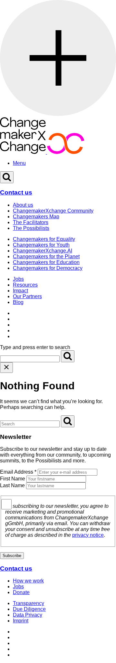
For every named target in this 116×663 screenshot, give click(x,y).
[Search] (67, 356)
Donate (21, 592)
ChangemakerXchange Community (53, 210)
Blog (18, 302)
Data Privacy (27, 615)
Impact (20, 290)
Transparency (28, 603)
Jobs (18, 279)
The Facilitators (30, 222)
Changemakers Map (36, 216)
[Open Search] (7, 177)
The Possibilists (31, 228)
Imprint (20, 620)
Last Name (12, 485)
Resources (25, 285)
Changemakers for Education (46, 262)
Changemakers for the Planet (46, 256)
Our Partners (27, 296)
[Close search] (6, 367)
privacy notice (88, 535)
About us (23, 205)
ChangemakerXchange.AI (42, 250)
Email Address (18, 472)
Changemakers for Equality (44, 239)
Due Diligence (29, 609)
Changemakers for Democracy (47, 268)
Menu (19, 163)
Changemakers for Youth (41, 245)
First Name (12, 478)
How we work (28, 580)
